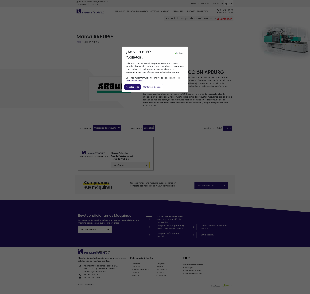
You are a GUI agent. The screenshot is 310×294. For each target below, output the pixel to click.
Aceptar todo (132, 87)
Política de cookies (134, 80)
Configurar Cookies (152, 87)
